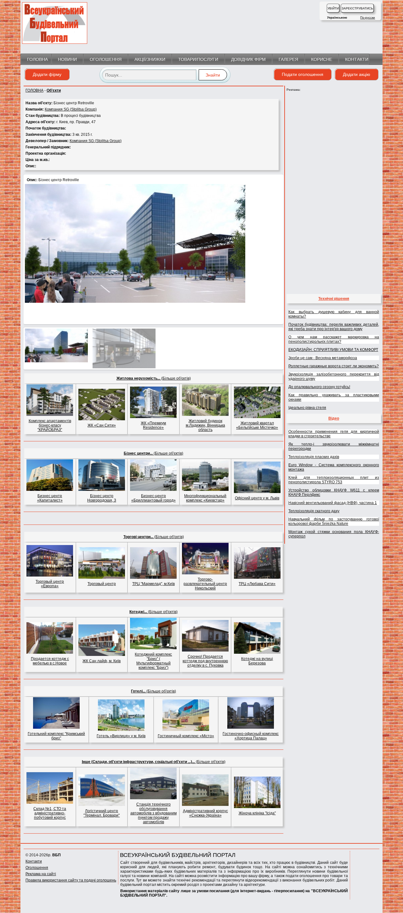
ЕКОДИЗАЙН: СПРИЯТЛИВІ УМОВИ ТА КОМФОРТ (333, 349)
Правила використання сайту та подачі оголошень (71, 880)
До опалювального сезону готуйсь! (319, 387)
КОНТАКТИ (356, 59)
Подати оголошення (302, 74)
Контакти (34, 861)
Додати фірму (47, 74)
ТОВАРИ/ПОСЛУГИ (198, 59)
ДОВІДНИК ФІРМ (248, 59)
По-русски (367, 17)
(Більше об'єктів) (153, 378)
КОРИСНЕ (321, 59)
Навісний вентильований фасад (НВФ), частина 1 (332, 503)
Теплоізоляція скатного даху (313, 511)
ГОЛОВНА (34, 90)
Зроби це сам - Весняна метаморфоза (322, 358)
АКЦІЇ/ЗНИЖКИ (149, 59)
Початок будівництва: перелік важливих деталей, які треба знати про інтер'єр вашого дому (333, 326)
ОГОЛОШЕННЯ (106, 59)
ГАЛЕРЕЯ (288, 59)
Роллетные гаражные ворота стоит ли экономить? (333, 366)
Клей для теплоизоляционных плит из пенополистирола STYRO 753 (333, 479)
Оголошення (37, 867)
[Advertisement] (202, 16)
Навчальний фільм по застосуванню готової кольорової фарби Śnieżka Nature (333, 521)
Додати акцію (356, 74)
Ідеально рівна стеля (307, 407)
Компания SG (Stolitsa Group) (71, 109)
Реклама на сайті (41, 874)
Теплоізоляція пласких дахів (313, 457)
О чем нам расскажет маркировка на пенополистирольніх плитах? (333, 339)
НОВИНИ (67, 59)
